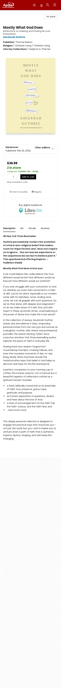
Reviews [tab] (45, 228)
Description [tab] (9, 228)
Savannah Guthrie (14, 37)
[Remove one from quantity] (9, 177)
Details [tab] (32, 228)
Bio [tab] (22, 228)
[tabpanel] (30, 342)
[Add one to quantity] (17, 177)
